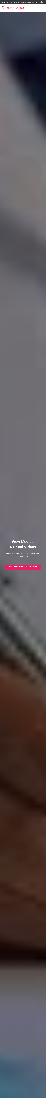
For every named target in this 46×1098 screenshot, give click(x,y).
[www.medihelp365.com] (14, 8)
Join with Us (5, 2)
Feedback (41, 2)
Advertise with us (14, 2)
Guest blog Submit (25, 2)
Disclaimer (35, 2)
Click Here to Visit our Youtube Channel (23, 567)
